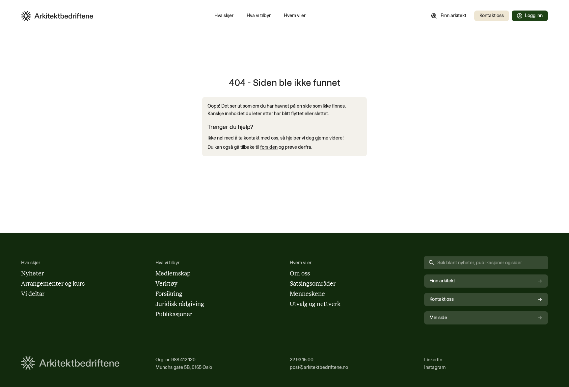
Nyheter (32, 273)
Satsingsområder (313, 283)
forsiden (269, 147)
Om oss (300, 273)
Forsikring (168, 293)
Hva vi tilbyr (259, 15)
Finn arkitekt (453, 15)
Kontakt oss (491, 15)
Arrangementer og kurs (53, 283)
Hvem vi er (295, 15)
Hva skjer (223, 15)
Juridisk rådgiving (179, 304)
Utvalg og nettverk (315, 304)
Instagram (435, 367)
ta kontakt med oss (258, 138)
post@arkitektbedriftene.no (319, 367)
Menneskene (307, 293)
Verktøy (166, 283)
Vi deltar (32, 293)
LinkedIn (433, 360)
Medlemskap (173, 273)
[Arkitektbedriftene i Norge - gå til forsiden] (57, 16)
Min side (438, 318)
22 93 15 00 (301, 360)
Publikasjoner (173, 314)
